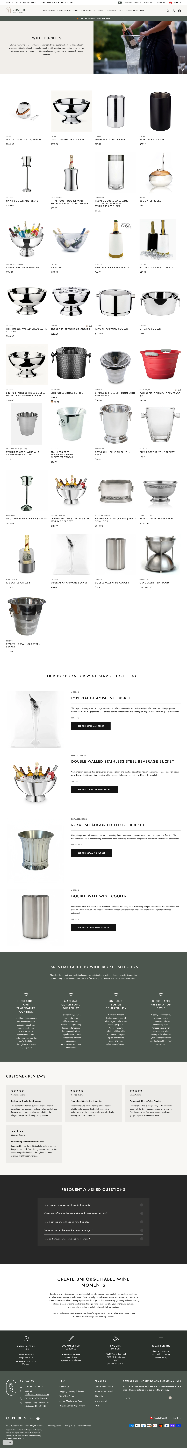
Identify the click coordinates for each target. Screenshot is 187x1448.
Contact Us (64, 1386)
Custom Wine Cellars (104, 1386)
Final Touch (56, 198)
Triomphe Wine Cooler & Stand (26, 518)
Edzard (54, 136)
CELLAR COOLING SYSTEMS (67, 11)
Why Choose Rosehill (104, 1391)
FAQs (97, 1405)
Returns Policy (161, 1357)
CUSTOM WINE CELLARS (135, 11)
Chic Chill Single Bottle (67, 392)
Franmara (99, 198)
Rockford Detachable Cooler (70, 329)
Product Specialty (14, 264)
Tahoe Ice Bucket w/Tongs (23, 139)
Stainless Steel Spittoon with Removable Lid (115, 394)
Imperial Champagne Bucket (69, 582)
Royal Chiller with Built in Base (112, 453)
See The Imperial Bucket (91, 726)
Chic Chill (55, 390)
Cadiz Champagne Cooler (67, 139)
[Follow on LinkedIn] (19, 1418)
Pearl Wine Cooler (152, 139)
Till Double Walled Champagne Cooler (26, 330)
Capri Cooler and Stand (22, 200)
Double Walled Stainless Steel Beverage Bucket (71, 520)
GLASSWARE (98, 11)
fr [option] (119, 3)
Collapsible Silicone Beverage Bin (160, 394)
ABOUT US (161, 3)
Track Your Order (67, 1396)
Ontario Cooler (150, 328)
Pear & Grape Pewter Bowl (157, 518)
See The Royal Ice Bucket (91, 853)
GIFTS (121, 11)
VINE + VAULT (149, 3)
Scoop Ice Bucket (151, 200)
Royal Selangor (102, 515)
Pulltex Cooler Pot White (112, 267)
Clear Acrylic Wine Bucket (157, 452)
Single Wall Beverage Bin (23, 267)
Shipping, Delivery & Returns (72, 1391)
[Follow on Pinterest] (31, 1418)
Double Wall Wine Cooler (112, 582)
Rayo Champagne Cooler (111, 328)
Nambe (9, 136)
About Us (99, 1396)
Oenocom (144, 579)
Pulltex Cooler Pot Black (156, 267)
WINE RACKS (86, 11)
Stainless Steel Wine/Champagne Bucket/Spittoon (62, 455)
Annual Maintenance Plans (71, 1400)
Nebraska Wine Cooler (110, 139)
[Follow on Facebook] (13, 1419)
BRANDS (128, 3)
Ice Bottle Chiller (18, 582)
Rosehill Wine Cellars (16, 449)
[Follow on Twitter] (25, 1418)
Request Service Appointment (72, 1405)
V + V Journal (101, 1400)
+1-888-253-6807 (28, 2)
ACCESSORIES (111, 11)
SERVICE (137, 3)
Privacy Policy (70, 1425)
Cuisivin (98, 390)
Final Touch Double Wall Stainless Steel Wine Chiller (69, 202)
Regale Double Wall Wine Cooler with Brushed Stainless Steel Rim (111, 203)
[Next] (123, 18)
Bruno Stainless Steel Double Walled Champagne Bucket (25, 394)
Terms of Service (84, 1425)
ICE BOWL (56, 267)
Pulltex (54, 264)
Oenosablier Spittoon (154, 582)
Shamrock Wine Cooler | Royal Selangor (115, 520)
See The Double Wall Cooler (93, 927)
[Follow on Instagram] (7, 1418)
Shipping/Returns (55, 1425)
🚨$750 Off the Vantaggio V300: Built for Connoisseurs (94, 18)
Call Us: (36, 1398)
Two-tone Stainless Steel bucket (23, 645)
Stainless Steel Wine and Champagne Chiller (22, 453)
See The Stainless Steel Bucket (95, 789)
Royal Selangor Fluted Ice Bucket (108, 825)
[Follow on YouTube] (38, 1418)
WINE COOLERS (49, 11)
